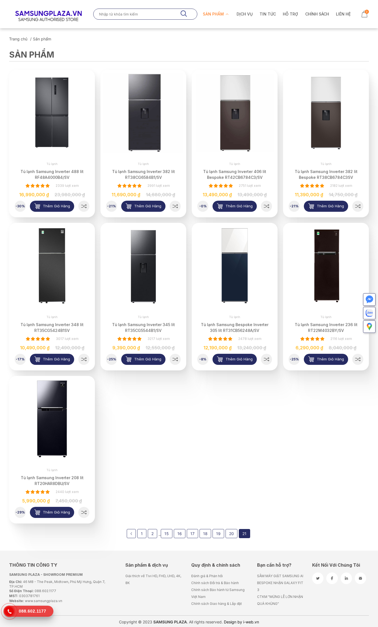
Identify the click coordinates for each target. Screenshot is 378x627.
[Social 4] (360, 578)
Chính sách (317, 14)
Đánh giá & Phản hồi (207, 576)
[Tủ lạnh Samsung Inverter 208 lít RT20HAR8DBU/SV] (84, 512)
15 (166, 533)
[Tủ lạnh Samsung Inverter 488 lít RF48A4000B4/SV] (84, 206)
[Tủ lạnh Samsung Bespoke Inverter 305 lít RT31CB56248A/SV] (266, 359)
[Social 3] (346, 578)
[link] (52, 113)
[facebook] (332, 578)
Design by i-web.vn (241, 622)
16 (179, 533)
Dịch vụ (245, 14)
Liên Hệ (343, 14)
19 (218, 533)
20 (231, 533)
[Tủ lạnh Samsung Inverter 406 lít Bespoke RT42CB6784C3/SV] (266, 206)
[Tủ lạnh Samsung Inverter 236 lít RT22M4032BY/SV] (357, 359)
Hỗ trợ (290, 14)
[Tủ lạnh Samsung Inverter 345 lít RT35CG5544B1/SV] (175, 359)
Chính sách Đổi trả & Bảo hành (215, 583)
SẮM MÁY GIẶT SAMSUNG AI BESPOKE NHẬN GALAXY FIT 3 (280, 583)
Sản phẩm (214, 14)
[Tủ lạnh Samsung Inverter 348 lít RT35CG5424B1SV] (84, 359)
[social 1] (317, 578)
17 (192, 533)
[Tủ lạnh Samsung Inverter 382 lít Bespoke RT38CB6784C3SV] (357, 206)
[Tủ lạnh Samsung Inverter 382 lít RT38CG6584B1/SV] (175, 206)
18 (205, 533)
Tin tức (268, 14)
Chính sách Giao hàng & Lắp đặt (216, 604)
